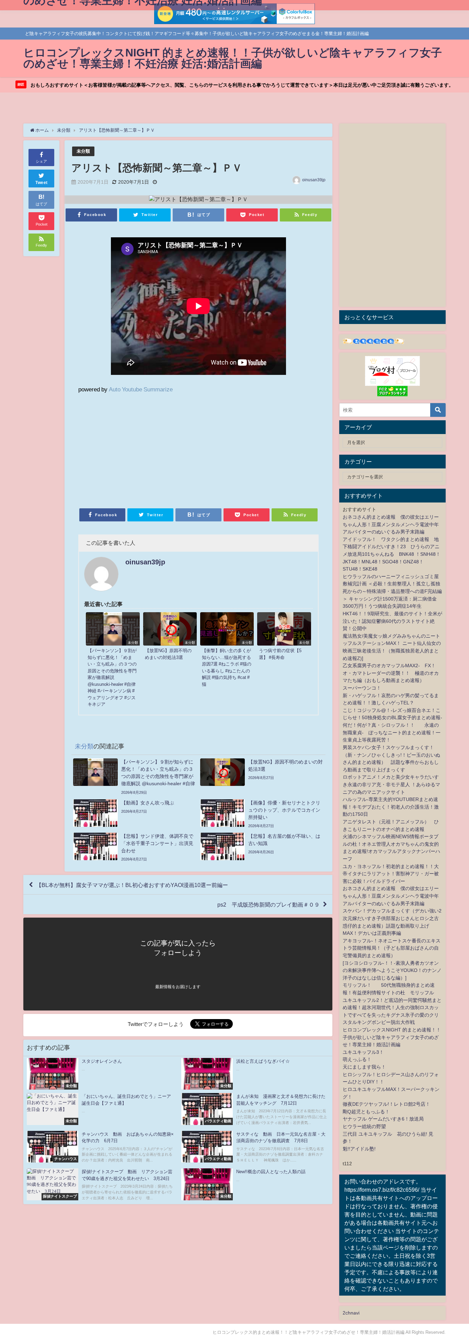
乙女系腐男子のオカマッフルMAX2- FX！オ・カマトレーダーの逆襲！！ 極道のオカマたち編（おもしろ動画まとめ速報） (391, 673)
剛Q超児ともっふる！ (366, 1111)
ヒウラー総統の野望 (364, 1126)
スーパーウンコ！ (362, 687)
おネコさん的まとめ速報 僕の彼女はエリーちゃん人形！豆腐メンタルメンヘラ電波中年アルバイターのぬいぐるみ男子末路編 (391, 524)
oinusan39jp (313, 180)
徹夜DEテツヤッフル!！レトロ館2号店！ (386, 1104)
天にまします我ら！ (364, 1066)
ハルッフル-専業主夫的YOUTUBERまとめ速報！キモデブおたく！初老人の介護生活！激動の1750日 (391, 807)
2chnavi (351, 1312)
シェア (41, 161)
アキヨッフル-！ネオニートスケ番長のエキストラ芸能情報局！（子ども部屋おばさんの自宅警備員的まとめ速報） (392, 948)
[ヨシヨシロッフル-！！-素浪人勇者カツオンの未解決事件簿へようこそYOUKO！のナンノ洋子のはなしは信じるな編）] (392, 970)
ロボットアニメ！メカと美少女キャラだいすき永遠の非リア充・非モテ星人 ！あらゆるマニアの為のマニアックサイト (391, 784)
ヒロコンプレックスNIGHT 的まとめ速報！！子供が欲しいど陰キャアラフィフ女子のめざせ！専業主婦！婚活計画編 (392, 1037)
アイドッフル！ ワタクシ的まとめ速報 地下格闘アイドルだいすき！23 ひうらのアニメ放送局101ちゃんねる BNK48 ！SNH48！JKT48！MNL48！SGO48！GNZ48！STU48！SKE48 (392, 554)
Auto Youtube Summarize (141, 389)
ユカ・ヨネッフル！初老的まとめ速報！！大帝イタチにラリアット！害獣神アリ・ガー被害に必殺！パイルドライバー (391, 874)
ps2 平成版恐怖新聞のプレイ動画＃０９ (268, 904)
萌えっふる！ (357, 1059)
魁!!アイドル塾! (359, 1148)
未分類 (83, 151)
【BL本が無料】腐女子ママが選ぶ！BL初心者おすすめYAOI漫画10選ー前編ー (132, 884)
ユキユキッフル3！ (363, 1052)
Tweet (41, 183)
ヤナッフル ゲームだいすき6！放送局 (383, 1118)
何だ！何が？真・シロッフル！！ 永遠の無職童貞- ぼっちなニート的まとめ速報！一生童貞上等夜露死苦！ (392, 732)
